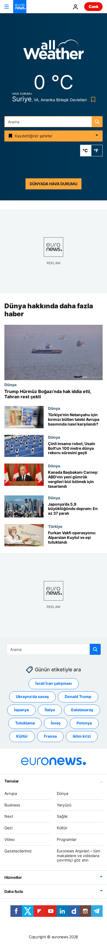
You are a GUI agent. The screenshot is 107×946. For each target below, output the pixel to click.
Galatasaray (82, 709)
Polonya (84, 723)
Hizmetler (13, 877)
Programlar (67, 839)
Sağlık (62, 816)
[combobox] (53, 121)
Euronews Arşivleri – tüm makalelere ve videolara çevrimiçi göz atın (78, 856)
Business (12, 805)
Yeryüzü (64, 805)
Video (9, 839)
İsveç (56, 723)
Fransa (50, 736)
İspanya (21, 709)
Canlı (93, 6)
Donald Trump (78, 696)
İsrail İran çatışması (53, 683)
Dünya (10, 384)
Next (8, 816)
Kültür (22, 736)
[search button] (97, 121)
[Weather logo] (53, 51)
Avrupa (10, 793)
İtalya (50, 709)
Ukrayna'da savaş (32, 696)
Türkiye (55, 526)
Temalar (11, 781)
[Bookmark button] (92, 99)
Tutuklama (25, 723)
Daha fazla (13, 891)
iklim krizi (82, 736)
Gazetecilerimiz (18, 851)
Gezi (8, 827)
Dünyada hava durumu (53, 183)
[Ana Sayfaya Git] (19, 6)
